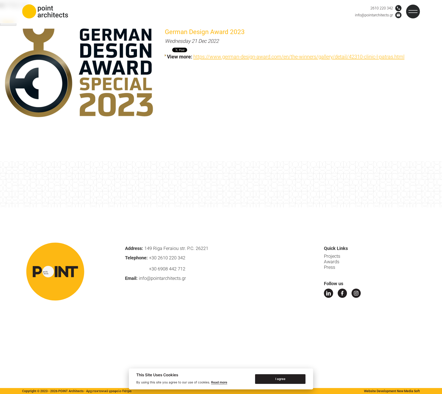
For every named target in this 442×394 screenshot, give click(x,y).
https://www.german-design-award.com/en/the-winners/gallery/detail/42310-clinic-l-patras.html (298, 57)
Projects (332, 256)
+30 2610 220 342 (167, 258)
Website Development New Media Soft (392, 391)
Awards (331, 261)
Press (329, 267)
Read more (219, 382)
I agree (280, 378)
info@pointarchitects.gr (162, 278)
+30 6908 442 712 (167, 269)
